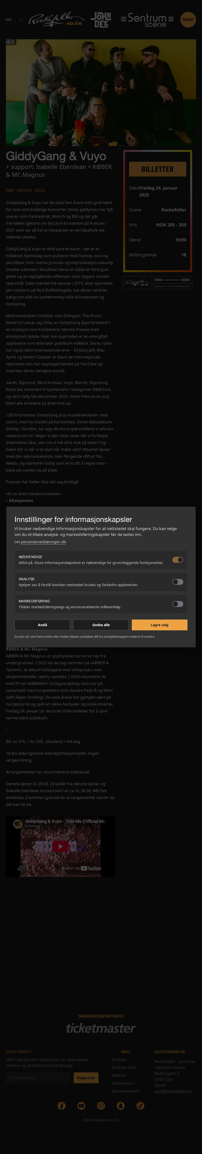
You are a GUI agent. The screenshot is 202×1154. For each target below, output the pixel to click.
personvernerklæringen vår (43, 541)
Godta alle (101, 624)
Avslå (42, 624)
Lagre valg (159, 624)
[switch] (177, 560)
